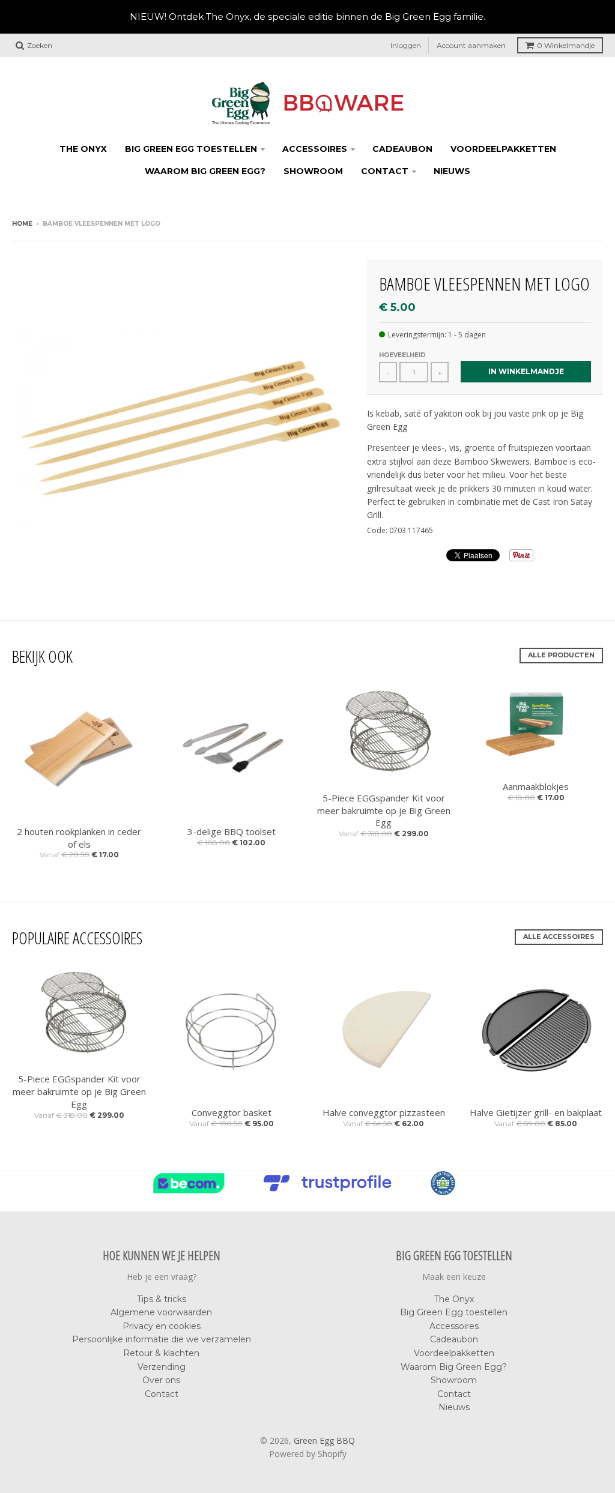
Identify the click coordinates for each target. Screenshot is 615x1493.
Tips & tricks (161, 1299)
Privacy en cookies (162, 1326)
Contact (384, 171)
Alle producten (561, 655)
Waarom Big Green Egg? (205, 171)
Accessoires (314, 148)
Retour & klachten (161, 1353)
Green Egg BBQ (324, 1440)
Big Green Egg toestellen (191, 148)
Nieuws (452, 171)
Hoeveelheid (402, 355)
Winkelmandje (566, 45)
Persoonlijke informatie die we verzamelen (161, 1339)
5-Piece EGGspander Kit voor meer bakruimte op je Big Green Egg (383, 810)
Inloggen (405, 45)
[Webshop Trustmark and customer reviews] (192, 1191)
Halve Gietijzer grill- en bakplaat (536, 1112)
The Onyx (83, 148)
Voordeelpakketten (503, 148)
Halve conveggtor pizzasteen (384, 1112)
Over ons (161, 1380)
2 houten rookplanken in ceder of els (79, 837)
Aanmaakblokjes (536, 786)
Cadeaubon (402, 148)
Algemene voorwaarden (161, 1312)
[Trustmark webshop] (330, 1191)
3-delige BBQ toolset (231, 831)
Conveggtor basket (231, 1112)
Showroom (313, 171)
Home (22, 224)
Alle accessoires (559, 936)
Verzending (162, 1367)
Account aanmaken (471, 45)
